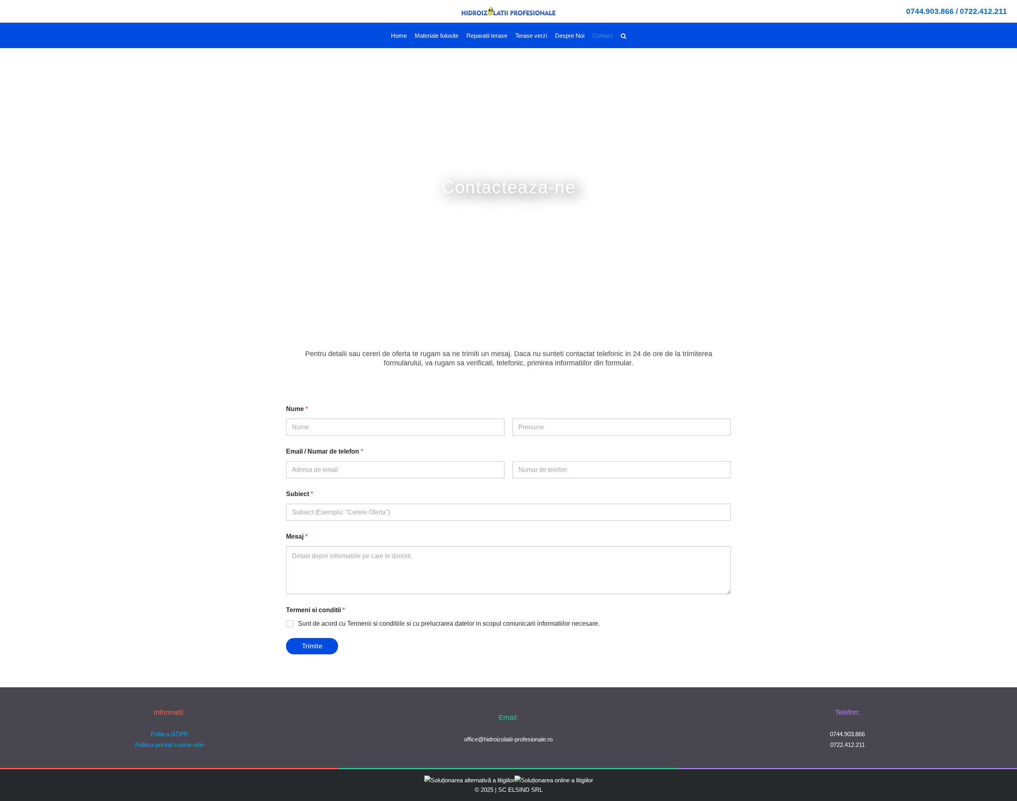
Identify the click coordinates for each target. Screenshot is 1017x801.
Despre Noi (569, 35)
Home (399, 35)
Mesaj (296, 536)
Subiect (299, 494)
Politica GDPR (169, 734)
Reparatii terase (486, 35)
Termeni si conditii (315, 610)
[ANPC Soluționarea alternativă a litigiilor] (469, 780)
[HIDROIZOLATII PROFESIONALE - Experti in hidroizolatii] (508, 11)
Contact (602, 35)
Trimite (312, 646)
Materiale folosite (436, 35)
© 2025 (484, 789)
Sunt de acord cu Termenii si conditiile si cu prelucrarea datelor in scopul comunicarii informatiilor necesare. (448, 623)
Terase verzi (531, 35)
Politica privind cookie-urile (169, 744)
